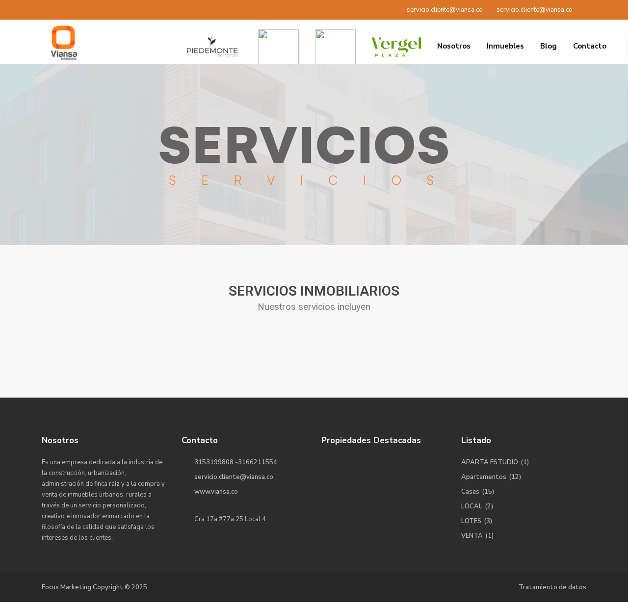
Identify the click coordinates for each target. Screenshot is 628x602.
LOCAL (471, 506)
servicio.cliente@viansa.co (233, 477)
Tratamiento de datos (552, 587)
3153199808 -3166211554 (235, 462)
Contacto (589, 46)
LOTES (471, 521)
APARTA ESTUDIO (489, 462)
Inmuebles (505, 46)
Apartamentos (483, 477)
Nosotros (454, 46)
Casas (470, 491)
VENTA (472, 535)
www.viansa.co (216, 491)
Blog (548, 46)
